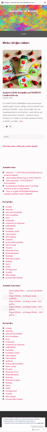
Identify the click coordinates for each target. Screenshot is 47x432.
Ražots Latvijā (11, 245)
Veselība (9, 272)
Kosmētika (9, 229)
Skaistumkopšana (12, 253)
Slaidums (9, 261)
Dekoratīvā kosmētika (14, 212)
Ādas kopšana (11, 275)
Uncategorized (11, 270)
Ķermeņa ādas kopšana (14, 278)
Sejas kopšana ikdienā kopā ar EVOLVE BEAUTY (23, 178)
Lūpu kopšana (11, 234)
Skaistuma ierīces (12, 251)
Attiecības (9, 210)
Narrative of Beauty (23, 11)
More (21, 121)
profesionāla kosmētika (14, 242)
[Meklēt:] (23, 137)
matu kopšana (11, 237)
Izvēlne (23, 34)
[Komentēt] (7, 127)
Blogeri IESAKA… (15, 296)
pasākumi (9, 240)
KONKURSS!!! (10, 226)
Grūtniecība (10, 221)
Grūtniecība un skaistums (15, 223)
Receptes (9, 248)
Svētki (8, 267)
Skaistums (9, 256)
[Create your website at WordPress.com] (23, 2)
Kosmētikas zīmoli (12, 231)
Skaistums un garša (13, 259)
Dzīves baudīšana (12, 215)
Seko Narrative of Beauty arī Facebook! (20, 146)
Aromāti (9, 207)
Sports (8, 264)
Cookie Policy (40, 423)
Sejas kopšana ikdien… (17, 291)
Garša (8, 218)
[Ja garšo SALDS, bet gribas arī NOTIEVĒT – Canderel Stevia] (10, 127)
